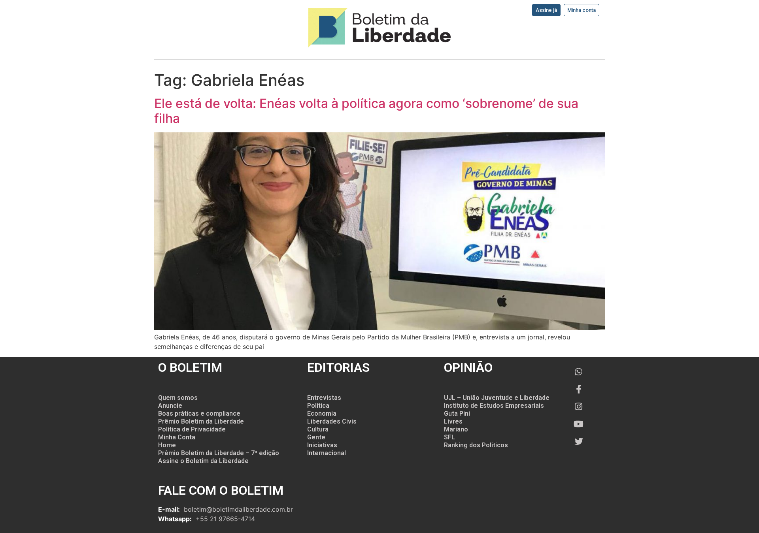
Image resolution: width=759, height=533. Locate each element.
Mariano (456, 429)
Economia (321, 413)
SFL (449, 437)
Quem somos (178, 397)
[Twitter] (578, 441)
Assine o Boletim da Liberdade (203, 461)
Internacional (326, 453)
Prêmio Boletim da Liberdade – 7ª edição (218, 453)
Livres (453, 421)
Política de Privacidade (192, 429)
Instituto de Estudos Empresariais (494, 405)
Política (318, 405)
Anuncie (170, 405)
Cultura (318, 429)
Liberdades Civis (332, 421)
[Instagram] (578, 406)
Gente (316, 437)
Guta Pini (457, 413)
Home (167, 445)
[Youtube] (578, 424)
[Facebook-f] (578, 389)
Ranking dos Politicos (476, 445)
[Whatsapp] (578, 371)
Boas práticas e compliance (199, 413)
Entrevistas (324, 397)
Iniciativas (322, 445)
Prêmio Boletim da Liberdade (201, 421)
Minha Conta (176, 437)
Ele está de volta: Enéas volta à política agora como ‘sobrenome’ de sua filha (366, 111)
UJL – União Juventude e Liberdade (496, 397)
